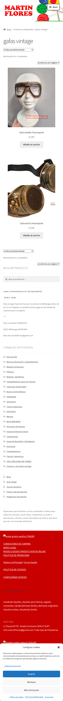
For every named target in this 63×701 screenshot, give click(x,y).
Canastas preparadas (16, 386)
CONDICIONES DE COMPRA (16, 543)
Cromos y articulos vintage (19, 466)
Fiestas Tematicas (15, 456)
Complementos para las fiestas (21, 381)
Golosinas (11, 401)
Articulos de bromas (16, 426)
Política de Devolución (17, 492)
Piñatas (10, 372)
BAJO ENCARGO (14, 421)
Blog (9, 477)
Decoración (12, 357)
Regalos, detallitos (15, 377)
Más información (31, 690)
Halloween (11, 396)
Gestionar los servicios (12, 666)
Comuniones (12, 436)
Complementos (14, 451)
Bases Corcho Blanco (16, 391)
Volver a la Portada (12, 562)
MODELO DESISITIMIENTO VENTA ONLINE (24, 551)
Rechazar (31, 682)
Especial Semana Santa (17, 431)
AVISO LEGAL (9, 547)
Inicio (9, 29)
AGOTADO (11, 411)
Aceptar (31, 674)
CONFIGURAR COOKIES (15, 577)
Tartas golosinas (14, 406)
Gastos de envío (14, 487)
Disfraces (11, 446)
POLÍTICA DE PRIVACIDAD (34, 697)
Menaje (10, 416)
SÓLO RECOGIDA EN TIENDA (19, 461)
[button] (58, 647)
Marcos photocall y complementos (22, 362)
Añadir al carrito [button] (31, 144)
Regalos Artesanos (15, 367)
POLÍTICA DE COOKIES (14, 569)
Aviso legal (12, 482)
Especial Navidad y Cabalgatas (21, 441)
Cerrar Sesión (30, 562)
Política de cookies (16, 697)
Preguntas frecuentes (17, 496)
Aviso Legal (49, 697)
